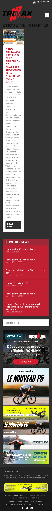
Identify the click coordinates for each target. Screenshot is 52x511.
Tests (19, 502)
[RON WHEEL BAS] (26, 490)
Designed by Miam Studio (26, 498)
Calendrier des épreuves (19, 505)
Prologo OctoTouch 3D (16, 283)
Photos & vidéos (33, 502)
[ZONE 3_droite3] (26, 448)
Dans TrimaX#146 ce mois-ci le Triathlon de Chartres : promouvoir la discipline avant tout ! (13, 66)
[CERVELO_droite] (26, 433)
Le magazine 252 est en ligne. (20, 249)
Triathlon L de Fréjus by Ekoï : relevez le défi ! (25, 271)
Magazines (40, 505)
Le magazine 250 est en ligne (20, 293)
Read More (10, 225)
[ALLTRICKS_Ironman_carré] (26, 366)
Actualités (11, 94)
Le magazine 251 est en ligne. (20, 259)
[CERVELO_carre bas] (26, 404)
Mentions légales (36, 496)
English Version (42, 1)
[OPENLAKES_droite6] (26, 463)
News (18, 94)
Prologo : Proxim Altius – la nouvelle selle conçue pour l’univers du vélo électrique (23, 307)
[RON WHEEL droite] (26, 418)
